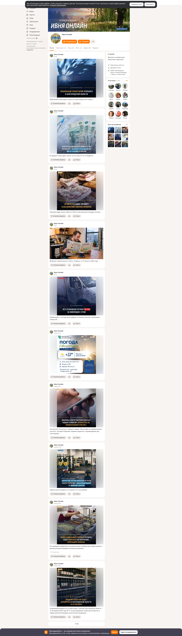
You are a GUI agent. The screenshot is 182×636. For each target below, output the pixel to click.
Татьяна (125, 90)
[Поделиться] (69, 103)
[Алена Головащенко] (125, 114)
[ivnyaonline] (51, 55)
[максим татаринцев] (118, 86)
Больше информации (58, 5)
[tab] (52, 48)
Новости (29, 44)
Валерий (118, 118)
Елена (118, 99)
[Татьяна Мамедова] (125, 86)
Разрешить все (136, 4)
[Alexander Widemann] (125, 104)
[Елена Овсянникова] (125, 95)
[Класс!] (51, 552)
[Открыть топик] (76, 99)
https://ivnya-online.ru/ (117, 65)
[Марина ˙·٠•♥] (111, 114)
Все (127, 80)
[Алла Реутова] (111, 95)
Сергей (111, 109)
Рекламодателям (32, 41)
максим (118, 90)
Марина (111, 118)
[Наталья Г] (111, 86)
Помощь (40, 41)
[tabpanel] (76, 336)
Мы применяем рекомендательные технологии (36, 48)
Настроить (150, 4)
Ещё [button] (34, 44)
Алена (125, 118)
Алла (111, 99)
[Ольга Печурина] (118, 104)
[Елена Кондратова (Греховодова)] (118, 95)
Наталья (111, 90)
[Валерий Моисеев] (118, 114)
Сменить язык (31, 38)
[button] (69, 41)
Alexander (125, 109)
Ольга (118, 109)
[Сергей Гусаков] (111, 104)
